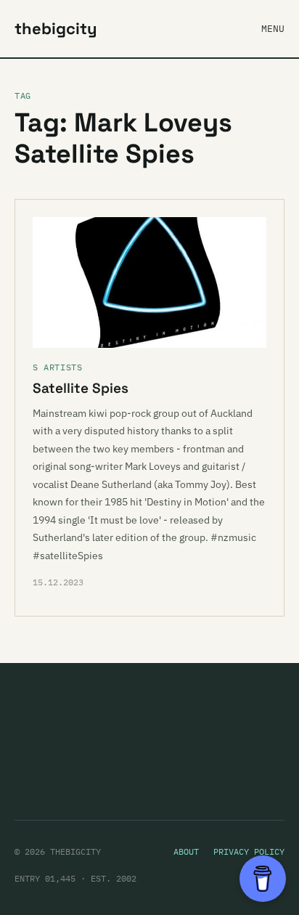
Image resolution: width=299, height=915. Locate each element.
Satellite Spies (80, 388)
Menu (272, 29)
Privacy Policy (248, 851)
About (186, 851)
